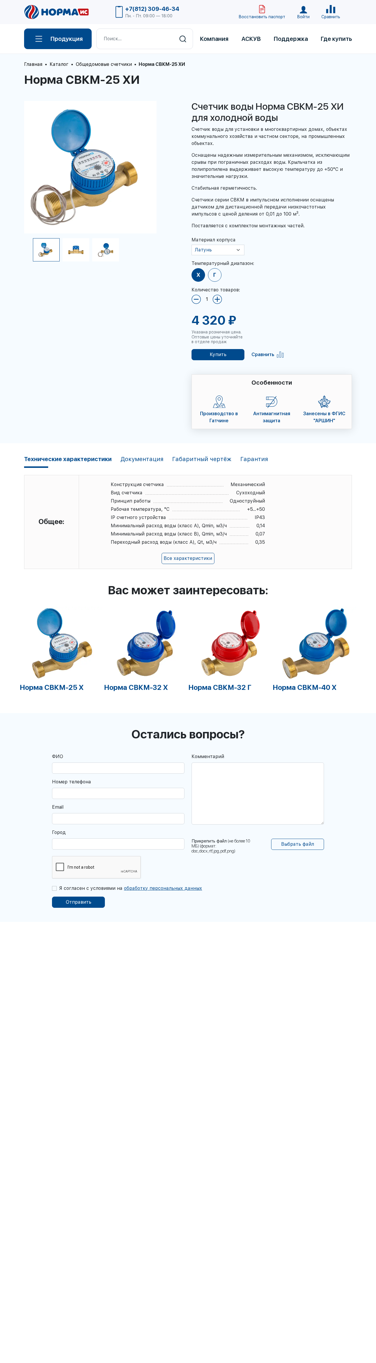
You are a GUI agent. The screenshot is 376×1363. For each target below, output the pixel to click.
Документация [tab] (141, 459)
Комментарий (208, 756)
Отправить (78, 902)
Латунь (203, 250)
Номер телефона (71, 782)
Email (57, 807)
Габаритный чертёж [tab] (201, 459)
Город (59, 832)
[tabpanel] (62, 649)
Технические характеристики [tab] (68, 459)
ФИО (57, 756)
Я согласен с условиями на (130, 888)
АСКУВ (251, 38)
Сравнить (262, 354)
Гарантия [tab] (254, 459)
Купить (218, 354)
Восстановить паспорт (262, 16)
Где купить (336, 38)
